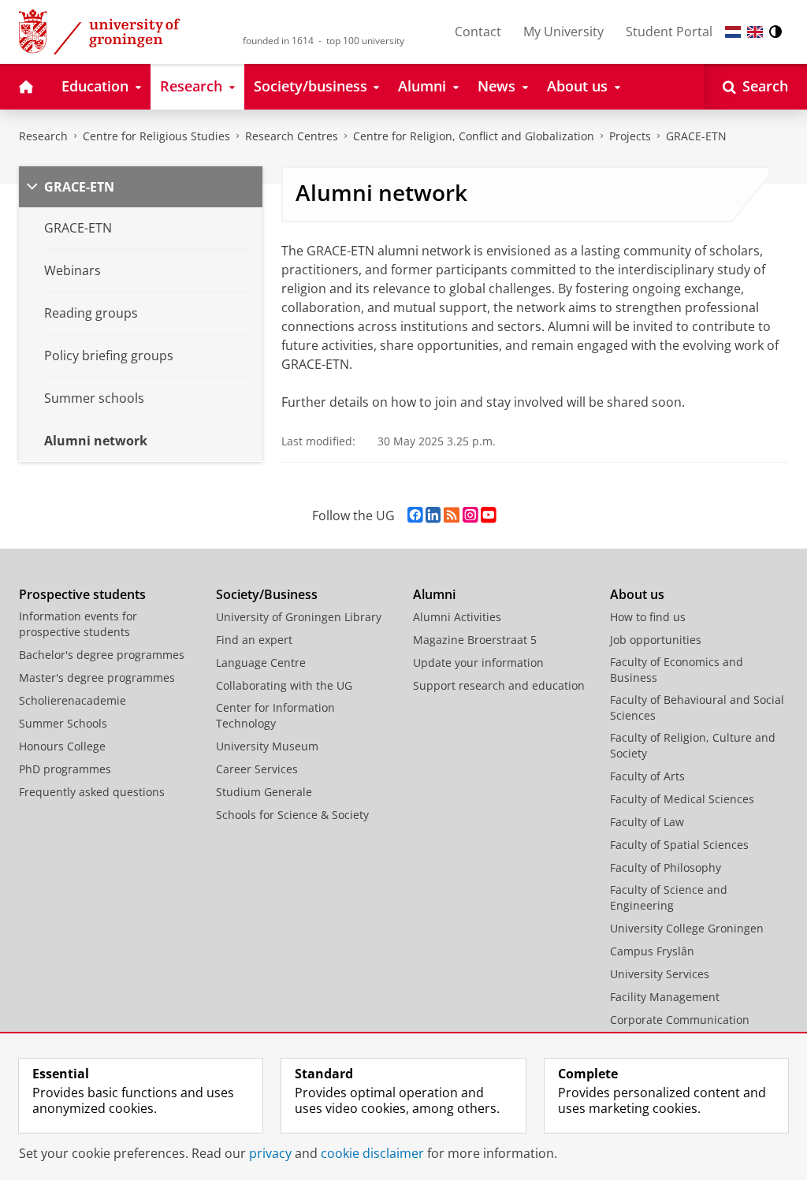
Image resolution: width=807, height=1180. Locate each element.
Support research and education (499, 685)
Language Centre (261, 662)
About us (637, 594)
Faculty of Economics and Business (676, 669)
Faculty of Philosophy (665, 867)
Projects (630, 135)
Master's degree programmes (97, 677)
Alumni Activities (457, 616)
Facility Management (665, 996)
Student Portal (669, 31)
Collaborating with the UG (284, 685)
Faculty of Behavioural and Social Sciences (697, 707)
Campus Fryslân (652, 951)
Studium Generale (264, 791)
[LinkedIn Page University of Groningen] (433, 515)
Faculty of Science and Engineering (668, 897)
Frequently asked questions (92, 791)
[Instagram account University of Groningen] (470, 515)
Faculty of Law (647, 821)
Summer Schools (63, 723)
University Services (659, 973)
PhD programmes (65, 768)
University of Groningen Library (298, 616)
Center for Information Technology (275, 715)
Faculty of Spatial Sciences (679, 844)
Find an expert (254, 639)
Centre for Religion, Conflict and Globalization (473, 135)
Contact (478, 31)
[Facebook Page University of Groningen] (414, 515)
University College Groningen (687, 928)
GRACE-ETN (696, 135)
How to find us (648, 616)
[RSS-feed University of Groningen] (451, 515)
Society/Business (267, 594)
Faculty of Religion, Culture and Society (692, 745)
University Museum (267, 746)
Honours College (62, 746)
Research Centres (291, 135)
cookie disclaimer (372, 1153)
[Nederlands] (733, 32)
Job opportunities (655, 639)
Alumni (434, 594)
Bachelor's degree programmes (101, 654)
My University (563, 31)
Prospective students (82, 594)
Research (43, 135)
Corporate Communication (679, 1019)
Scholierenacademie (72, 700)
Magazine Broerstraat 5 (475, 639)
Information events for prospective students (78, 624)
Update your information (478, 662)
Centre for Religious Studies (156, 135)
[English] (755, 32)
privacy (270, 1153)
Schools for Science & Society (292, 814)
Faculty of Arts (647, 776)
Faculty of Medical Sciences (682, 798)
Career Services (257, 768)
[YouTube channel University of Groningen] (488, 515)
